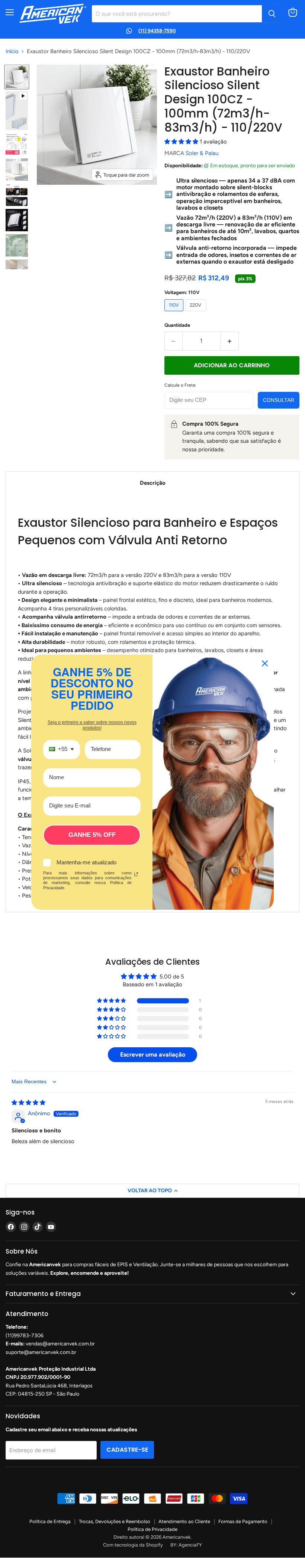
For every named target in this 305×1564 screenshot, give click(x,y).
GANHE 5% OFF (92, 834)
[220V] (196, 313)
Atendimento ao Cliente (184, 1521)
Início (12, 51)
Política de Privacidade (152, 1529)
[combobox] (61, 749)
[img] (28, 1102)
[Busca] (272, 13)
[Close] (265, 663)
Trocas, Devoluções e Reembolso (114, 1521)
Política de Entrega (50, 1521)
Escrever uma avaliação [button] (152, 1054)
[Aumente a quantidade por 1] (230, 341)
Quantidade (177, 325)
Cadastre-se (127, 1449)
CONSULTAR (278, 400)
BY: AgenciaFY (186, 1545)
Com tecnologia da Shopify (133, 1545)
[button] (182, 141)
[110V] (175, 313)
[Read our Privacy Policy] (136, 874)
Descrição (153, 483)
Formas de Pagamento (242, 1521)
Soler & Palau (202, 153)
